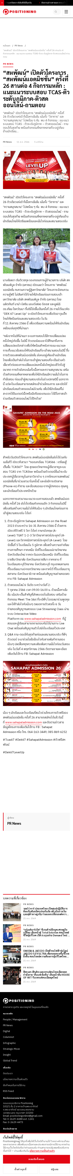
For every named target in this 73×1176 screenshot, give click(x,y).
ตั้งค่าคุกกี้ (20, 1169)
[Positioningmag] (19, 12)
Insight (7, 1055)
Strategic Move (11, 1049)
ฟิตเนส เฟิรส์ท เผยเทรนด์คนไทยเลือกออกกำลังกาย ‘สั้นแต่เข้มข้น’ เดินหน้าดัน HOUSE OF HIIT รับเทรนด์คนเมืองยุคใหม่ (46, 975)
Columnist (8, 1037)
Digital (6, 1031)
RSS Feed (8, 1091)
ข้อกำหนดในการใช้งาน (14, 1085)
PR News (19, 45)
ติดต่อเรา (8, 1073)
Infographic (9, 1043)
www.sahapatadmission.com (42, 618)
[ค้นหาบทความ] (57, 12)
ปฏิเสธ (55, 1169)
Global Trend (10, 1061)
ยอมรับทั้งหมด (36, 1159)
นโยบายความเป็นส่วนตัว (15, 1079)
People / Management (15, 1020)
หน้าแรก (6, 45)
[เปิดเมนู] (66, 11)
